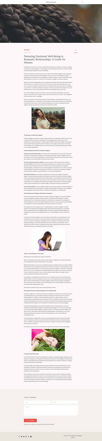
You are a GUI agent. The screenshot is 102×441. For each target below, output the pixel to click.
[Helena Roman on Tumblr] (28, 436)
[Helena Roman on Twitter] (21, 436)
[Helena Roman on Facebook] (19, 436)
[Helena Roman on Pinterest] (23, 436)
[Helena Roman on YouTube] (31, 436)
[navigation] (20, 2)
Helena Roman (51, 2)
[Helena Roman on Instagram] (26, 436)
